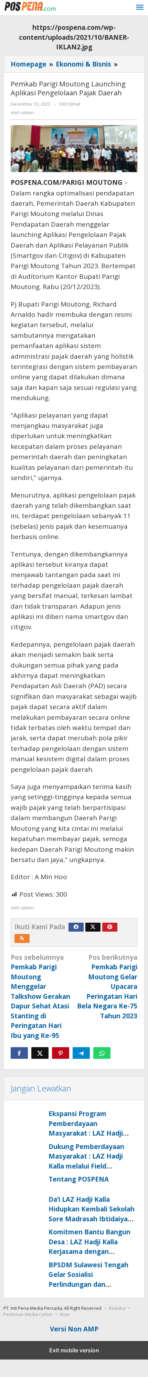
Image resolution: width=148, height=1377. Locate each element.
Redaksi (117, 1308)
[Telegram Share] (81, 1053)
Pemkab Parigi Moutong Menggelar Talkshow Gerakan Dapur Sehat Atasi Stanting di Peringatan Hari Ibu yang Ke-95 (40, 996)
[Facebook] (76, 927)
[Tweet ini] (40, 1053)
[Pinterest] (109, 927)
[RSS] (22, 938)
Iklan (65, 1314)
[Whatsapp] (101, 1053)
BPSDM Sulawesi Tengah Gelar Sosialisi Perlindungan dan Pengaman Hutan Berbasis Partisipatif (92, 1284)
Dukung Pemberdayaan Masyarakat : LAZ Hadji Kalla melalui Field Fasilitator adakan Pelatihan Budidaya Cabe (89, 1166)
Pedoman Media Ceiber (28, 1314)
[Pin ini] (60, 1053)
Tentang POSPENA (79, 1179)
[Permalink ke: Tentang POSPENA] (28, 1182)
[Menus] (140, 7)
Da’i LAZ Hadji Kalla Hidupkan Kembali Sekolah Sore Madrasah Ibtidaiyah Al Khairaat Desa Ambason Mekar (92, 1219)
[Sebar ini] (19, 1053)
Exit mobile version (74, 1350)
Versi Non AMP (74, 1329)
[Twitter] (93, 927)
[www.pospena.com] (34, 6)
